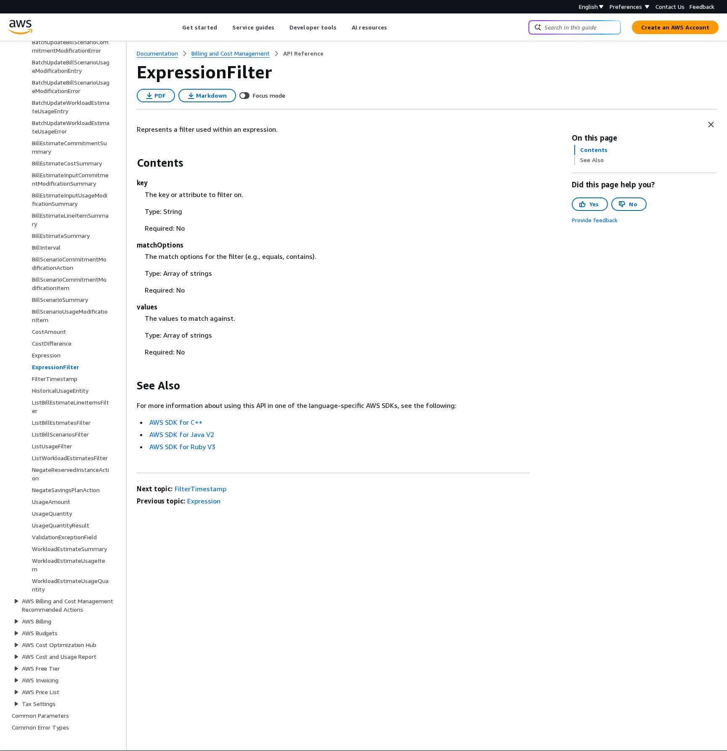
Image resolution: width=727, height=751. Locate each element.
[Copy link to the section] (130, 163)
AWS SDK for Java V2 (181, 434)
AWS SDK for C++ (175, 422)
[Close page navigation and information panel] (711, 124)
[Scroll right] (393, 27)
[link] (303, 53)
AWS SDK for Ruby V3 (182, 446)
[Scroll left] (176, 27)
